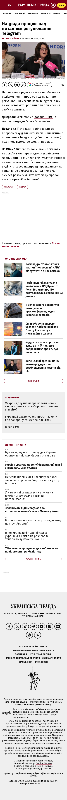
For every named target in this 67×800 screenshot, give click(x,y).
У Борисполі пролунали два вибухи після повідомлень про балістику (31, 550)
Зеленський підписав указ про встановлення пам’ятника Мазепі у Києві (32, 509)
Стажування (25, 662)
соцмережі (9, 187)
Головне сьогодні (16, 258)
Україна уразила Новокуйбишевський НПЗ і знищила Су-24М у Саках (33, 466)
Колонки (33, 13)
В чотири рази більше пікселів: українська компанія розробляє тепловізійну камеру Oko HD (26, 536)
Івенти (56, 13)
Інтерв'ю (45, 13)
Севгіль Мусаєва (44, 763)
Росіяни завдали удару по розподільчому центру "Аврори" (33, 522)
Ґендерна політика (40, 654)
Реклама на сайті (28, 646)
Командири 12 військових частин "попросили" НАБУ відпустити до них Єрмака (43, 267)
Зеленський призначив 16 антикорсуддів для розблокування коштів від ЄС (43, 366)
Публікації (19, 13)
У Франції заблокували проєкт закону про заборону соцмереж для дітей (31, 418)
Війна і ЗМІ (12, 427)
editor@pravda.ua (42, 768)
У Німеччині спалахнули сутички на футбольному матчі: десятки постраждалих (29, 496)
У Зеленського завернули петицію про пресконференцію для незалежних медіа (42, 310)
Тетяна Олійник (10, 38)
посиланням (43, 117)
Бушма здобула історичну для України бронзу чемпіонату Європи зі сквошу (31, 454)
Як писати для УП (51, 658)
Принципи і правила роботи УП (22, 658)
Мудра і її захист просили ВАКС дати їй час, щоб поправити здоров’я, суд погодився (42, 347)
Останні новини (15, 445)
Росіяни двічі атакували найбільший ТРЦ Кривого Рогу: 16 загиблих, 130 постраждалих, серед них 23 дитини (44, 289)
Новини (6, 13)
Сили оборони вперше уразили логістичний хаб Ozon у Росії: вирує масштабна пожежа (42, 328)
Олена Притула (45, 766)
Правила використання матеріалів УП (33, 650)
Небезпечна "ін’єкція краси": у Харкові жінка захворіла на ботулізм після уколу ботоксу (32, 480)
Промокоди (41, 662)
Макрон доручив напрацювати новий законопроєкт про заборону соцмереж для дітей (31, 406)
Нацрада (22, 187)
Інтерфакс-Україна (38, 714)
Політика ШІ (21, 654)
